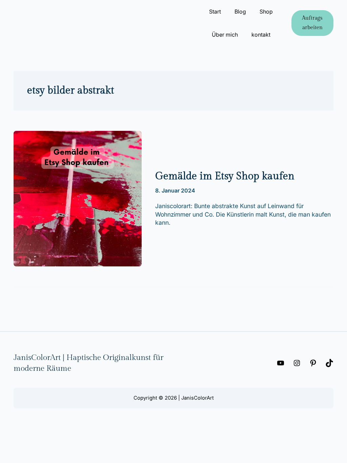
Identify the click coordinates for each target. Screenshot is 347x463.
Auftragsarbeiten (312, 23)
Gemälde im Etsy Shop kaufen (224, 176)
